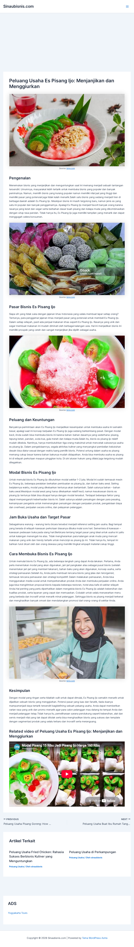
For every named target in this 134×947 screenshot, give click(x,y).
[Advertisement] (67, 38)
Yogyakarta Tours (17, 912)
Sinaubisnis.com (18, 6)
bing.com (71, 168)
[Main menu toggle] (127, 6)
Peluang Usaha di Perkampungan (92, 852)
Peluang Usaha (16, 866)
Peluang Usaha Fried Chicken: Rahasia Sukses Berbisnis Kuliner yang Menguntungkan (36, 856)
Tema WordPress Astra (94, 938)
